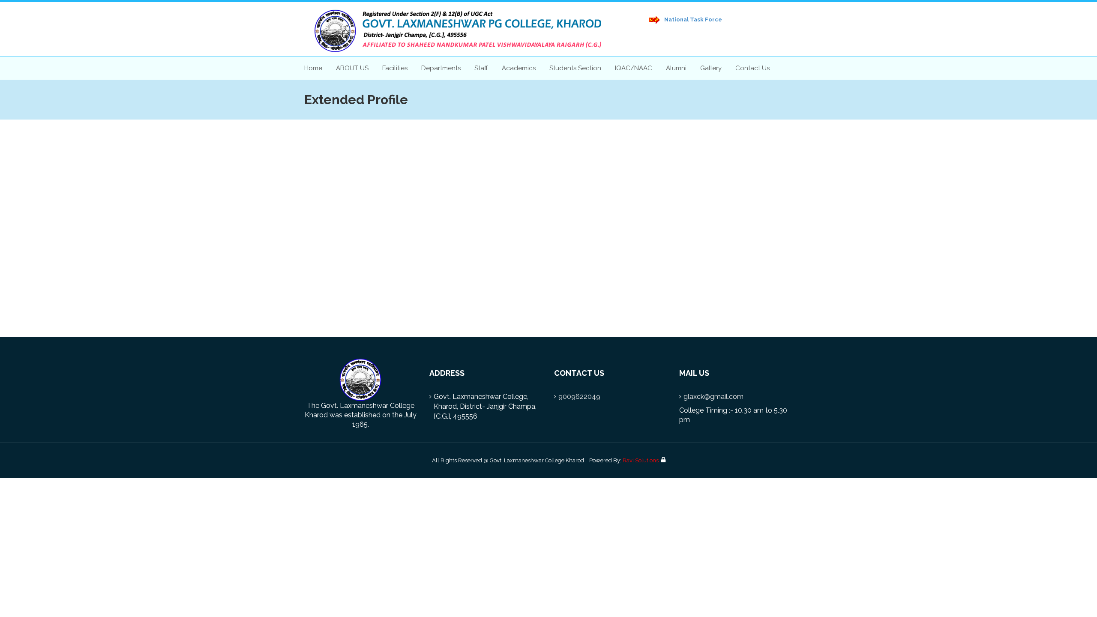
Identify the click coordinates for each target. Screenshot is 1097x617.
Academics (519, 68)
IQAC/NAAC (633, 68)
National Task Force (692, 19)
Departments (441, 68)
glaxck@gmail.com (713, 396)
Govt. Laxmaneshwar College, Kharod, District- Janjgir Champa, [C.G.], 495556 (485, 406)
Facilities (395, 68)
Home (313, 68)
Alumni (676, 68)
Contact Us (752, 68)
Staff (481, 68)
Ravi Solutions (641, 460)
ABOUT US (352, 68)
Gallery (711, 68)
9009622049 (579, 396)
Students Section (575, 68)
